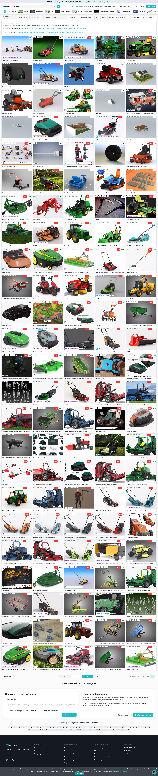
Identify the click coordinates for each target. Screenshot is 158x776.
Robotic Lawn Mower (132, 431)
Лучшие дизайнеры (129, 747)
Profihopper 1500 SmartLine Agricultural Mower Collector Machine (17, 378)
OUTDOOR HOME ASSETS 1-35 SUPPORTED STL (44, 643)
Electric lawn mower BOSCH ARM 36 (135, 245)
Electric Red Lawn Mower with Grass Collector (106, 537)
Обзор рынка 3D (98, 751)
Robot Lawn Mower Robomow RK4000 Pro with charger (139, 378)
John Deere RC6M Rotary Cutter (40, 590)
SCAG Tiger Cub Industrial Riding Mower (42, 245)
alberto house (130, 139)
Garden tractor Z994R (69, 113)
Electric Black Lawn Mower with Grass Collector (75, 537)
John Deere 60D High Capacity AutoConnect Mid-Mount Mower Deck (49, 378)
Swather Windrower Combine (71, 457)
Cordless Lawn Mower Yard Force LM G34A (105, 351)
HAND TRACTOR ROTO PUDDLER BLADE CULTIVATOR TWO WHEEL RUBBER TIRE (114, 590)
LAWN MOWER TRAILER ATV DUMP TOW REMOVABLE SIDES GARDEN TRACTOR (114, 643)
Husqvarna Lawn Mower (132, 537)
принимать (80, 773)
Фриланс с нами (99, 754)
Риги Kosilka (43, 32)
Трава (52, 28)
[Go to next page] (87, 676)
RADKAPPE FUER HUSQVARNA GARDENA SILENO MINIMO (46, 669)
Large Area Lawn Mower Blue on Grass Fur (136, 404)
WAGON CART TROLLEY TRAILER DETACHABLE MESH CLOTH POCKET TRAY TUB (51, 431)
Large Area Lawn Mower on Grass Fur (10, 245)
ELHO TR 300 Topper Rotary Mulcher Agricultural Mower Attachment (111, 563)
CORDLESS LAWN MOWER (39, 616)
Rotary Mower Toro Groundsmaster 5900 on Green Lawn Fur (16, 431)
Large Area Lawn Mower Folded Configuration (137, 457)
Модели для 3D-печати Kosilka (76, 32)
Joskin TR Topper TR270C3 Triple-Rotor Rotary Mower (76, 272)
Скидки (66, 763)
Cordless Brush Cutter (132, 272)
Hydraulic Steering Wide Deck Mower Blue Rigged (75, 431)
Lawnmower (98, 86)
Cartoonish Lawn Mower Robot (9, 86)
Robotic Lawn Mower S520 (8, 351)
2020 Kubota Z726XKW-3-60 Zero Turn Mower (137, 166)
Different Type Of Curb (132, 192)
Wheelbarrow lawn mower (70, 86)
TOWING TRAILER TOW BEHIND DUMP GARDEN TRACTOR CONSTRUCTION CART (20, 616)
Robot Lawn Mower (6, 325)
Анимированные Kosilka (57, 32)
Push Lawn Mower (37, 60)
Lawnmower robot (100, 378)
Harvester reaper (37, 219)
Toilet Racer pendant (69, 192)
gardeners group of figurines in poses (135, 616)
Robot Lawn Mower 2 (7, 643)
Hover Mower (99, 60)
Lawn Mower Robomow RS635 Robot (42, 139)
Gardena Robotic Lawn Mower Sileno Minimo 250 (44, 351)
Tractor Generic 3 (68, 643)
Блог (35, 748)
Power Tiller (98, 325)
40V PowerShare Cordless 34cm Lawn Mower (106, 510)
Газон (40, 28)
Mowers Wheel (99, 166)
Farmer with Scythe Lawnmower (72, 510)
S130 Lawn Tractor (131, 60)
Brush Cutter (5, 484)
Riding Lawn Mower (69, 60)
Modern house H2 (6, 139)
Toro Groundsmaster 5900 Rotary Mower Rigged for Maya (109, 404)
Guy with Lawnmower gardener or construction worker (77, 166)
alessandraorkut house (69, 139)
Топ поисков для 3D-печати (102, 760)
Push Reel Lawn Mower (69, 590)
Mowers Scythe (99, 219)
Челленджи (127, 750)
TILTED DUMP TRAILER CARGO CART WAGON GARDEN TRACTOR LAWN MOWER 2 (83, 378)
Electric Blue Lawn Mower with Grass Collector (137, 510)
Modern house (99, 113)
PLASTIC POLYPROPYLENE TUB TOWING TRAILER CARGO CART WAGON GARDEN (20, 457)
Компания (37, 744)
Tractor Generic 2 (68, 245)
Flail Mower (129, 351)
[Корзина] (136, 6)
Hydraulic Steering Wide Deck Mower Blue (12, 563)
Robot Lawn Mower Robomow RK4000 (73, 325)
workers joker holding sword (8, 404)
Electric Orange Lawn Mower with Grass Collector (13, 537)
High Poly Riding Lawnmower (133, 219)
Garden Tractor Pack (100, 616)
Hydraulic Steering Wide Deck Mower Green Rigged (138, 590)
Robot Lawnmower (6, 272)
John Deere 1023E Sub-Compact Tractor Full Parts (107, 245)
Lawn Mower (36, 86)
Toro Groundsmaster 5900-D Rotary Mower (74, 669)
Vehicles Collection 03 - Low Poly (9, 166)
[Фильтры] (130, 17)
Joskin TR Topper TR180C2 (133, 669)
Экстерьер (83, 28)
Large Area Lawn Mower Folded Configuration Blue (45, 510)
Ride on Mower (5, 590)
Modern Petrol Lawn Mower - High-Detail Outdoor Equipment (110, 272)
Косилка (30, 28)
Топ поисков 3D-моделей (101, 757)
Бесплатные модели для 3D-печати (74, 760)
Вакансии (37, 751)
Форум (126, 753)
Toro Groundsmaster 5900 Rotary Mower (42, 484)
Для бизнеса (68, 748)
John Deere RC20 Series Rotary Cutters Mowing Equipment (15, 219)
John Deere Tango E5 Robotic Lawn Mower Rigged (13, 669)
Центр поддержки (39, 754)
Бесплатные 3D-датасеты (71, 751)
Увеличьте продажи (100, 748)
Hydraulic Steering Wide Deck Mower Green (137, 484)
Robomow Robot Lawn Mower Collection (42, 457)
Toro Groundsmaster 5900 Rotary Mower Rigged (44, 563)
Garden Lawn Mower (100, 457)
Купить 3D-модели (69, 744)
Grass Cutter (5, 192)
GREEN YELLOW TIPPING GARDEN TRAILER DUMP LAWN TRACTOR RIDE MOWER (114, 669)
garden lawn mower (100, 139)
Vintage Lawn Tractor (100, 431)
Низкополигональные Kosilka (28, 32)
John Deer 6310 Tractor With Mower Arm (11, 510)
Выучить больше (122, 771)
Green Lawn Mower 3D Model (71, 219)
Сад (35, 28)
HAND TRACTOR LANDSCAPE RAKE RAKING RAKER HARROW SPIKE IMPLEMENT (82, 616)
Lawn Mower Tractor (69, 298)
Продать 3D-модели (100, 744)
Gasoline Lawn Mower (38, 192)
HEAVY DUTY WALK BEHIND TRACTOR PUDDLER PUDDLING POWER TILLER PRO (20, 298)
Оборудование (73, 28)
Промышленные (61, 28)
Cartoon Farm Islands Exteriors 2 (40, 325)
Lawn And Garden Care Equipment (10, 60)
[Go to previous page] (64, 676)
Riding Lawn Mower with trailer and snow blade (106, 192)
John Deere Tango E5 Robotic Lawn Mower (43, 272)
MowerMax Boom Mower (132, 298)
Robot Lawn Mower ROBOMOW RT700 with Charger (76, 484)
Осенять (46, 28)
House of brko (130, 86)
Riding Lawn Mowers (7, 113)
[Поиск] (58, 6)
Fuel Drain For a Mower (38, 166)
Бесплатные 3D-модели (71, 757)
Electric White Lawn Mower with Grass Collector (44, 537)
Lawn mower (36, 404)
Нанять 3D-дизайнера (70, 754)
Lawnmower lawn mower (39, 113)
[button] (55, 6)
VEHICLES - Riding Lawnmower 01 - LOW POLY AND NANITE (140, 113)
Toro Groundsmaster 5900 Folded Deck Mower (106, 484)
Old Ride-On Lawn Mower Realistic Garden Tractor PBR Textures (141, 563)
